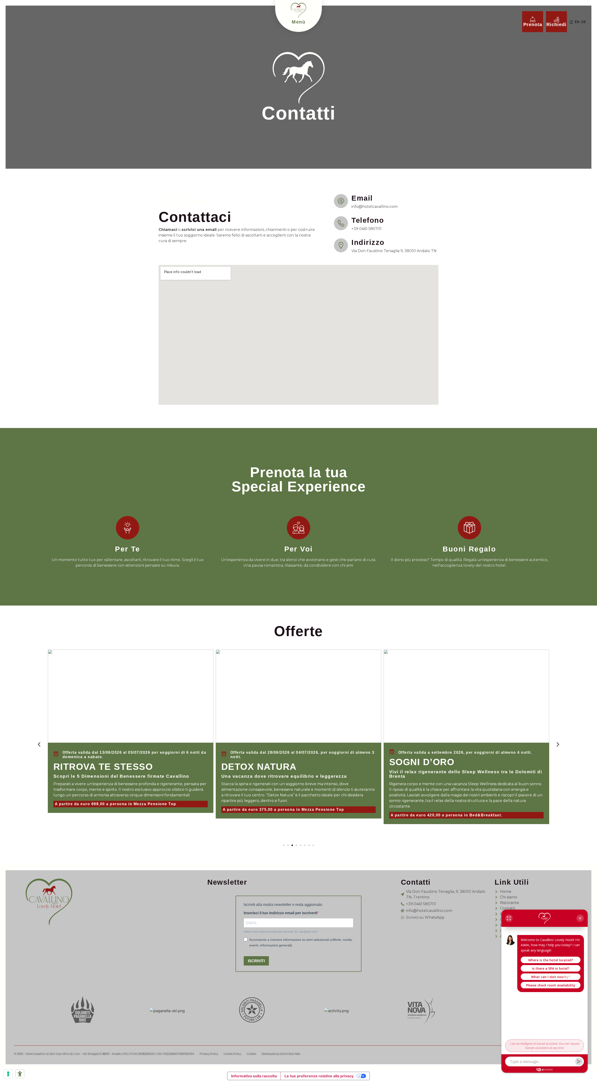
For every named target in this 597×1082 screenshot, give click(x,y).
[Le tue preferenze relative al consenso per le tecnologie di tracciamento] (8, 1073)
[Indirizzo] (341, 245)
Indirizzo (368, 242)
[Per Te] (127, 527)
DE (583, 22)
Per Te (127, 549)
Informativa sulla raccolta (254, 1076)
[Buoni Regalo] (469, 527)
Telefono (367, 220)
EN (577, 22)
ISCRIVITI (256, 961)
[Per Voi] (298, 527)
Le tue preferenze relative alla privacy (319, 1076)
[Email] (341, 201)
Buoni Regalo (469, 549)
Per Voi (298, 549)
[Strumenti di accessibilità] (19, 1073)
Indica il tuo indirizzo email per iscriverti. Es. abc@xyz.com (280, 931)
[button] (39, 744)
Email (362, 198)
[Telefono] (341, 223)
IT (571, 22)
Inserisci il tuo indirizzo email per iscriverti (280, 913)
